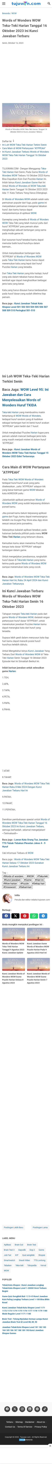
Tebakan (8, 1265)
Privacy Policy (41, 1427)
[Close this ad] (50, 1446)
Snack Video (24, 1260)
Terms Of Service (24, 1427)
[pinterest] (25, 916)
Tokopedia (32, 1265)
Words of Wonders (18, 186)
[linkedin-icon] (30, 1409)
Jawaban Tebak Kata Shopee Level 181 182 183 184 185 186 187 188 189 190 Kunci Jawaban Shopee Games (24, 1330)
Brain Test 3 (9, 1250)
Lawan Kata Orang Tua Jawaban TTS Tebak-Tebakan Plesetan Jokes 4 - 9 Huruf (25, 843)
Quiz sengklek (28, 1255)
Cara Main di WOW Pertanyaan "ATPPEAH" (23, 148)
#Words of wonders (13, 876)
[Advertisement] (26, 74)
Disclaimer (29, 1422)
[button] (49, 3)
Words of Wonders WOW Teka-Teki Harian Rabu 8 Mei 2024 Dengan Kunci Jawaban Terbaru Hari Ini (26, 787)
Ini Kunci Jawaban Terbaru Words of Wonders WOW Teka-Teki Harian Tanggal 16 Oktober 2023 (25, 155)
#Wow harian (10, 883)
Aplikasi (7, 1245)
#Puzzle (24, 883)
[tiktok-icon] (45, 1409)
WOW (14, 175)
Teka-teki (41, 186)
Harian (39, 179)
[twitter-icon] (15, 1409)
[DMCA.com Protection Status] (26, 1441)
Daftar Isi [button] (7, 141)
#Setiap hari (38, 883)
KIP (16, 1255)
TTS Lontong (39, 1260)
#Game (27, 880)
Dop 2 (32, 1250)
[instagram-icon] (22, 1409)
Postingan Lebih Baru (13, 1227)
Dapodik (22, 1250)
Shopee (41, 1255)
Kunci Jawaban (23, 182)
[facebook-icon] (7, 1409)
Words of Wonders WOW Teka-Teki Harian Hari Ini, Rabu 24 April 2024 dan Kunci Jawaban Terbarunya (26, 580)
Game (34, 182)
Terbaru (9, 1422)
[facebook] (6, 916)
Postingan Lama (40, 1227)
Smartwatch (9, 1260)
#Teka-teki (42, 876)
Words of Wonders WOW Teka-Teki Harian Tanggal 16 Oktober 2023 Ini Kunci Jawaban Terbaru (26, 823)
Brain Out (19, 1245)
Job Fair (7, 1255)
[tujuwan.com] (26, 3)
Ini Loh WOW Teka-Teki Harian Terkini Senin (24, 144)
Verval (43, 1265)
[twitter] (15, 916)
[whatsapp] (34, 916)
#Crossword (9, 887)
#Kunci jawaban (12, 880)
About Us (41, 1422)
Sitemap (19, 1422)
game (41, 202)
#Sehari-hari (25, 887)
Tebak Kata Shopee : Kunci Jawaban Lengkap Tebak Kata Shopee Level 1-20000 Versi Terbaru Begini (24, 1288)
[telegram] (43, 916)
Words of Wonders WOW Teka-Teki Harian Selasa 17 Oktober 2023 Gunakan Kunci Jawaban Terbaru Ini (25, 863)
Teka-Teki (13, 260)
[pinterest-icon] (37, 1409)
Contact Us (10, 1427)
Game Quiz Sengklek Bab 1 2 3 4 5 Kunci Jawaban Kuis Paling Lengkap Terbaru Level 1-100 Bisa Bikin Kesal (25, 1299)
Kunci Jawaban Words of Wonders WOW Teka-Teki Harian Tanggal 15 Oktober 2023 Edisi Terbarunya (25, 453)
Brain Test (31, 1245)
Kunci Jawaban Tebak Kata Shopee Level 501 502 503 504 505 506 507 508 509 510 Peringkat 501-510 (25, 307)
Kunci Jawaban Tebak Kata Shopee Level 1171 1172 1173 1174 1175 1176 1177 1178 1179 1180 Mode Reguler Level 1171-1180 (24, 1310)
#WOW (30, 876)
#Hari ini (39, 880)
